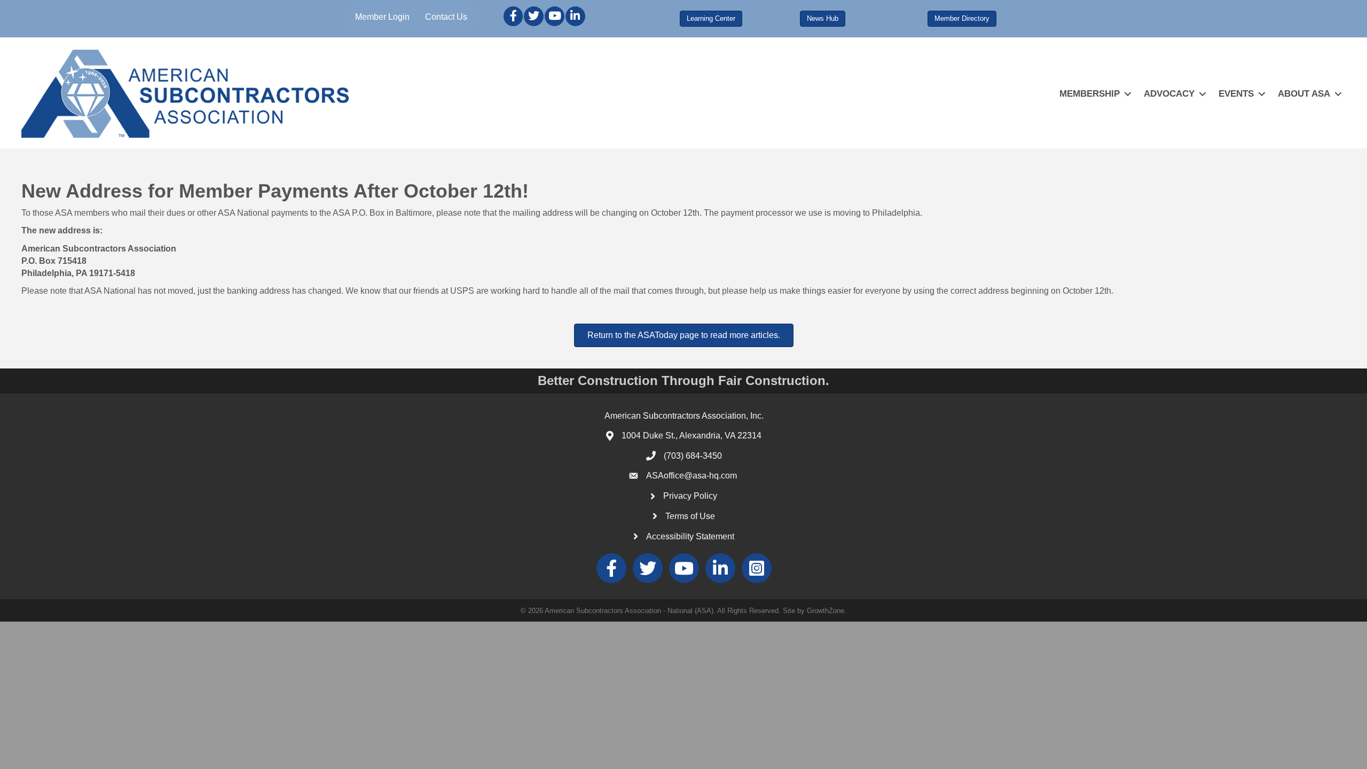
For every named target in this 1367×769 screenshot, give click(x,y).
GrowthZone (825, 611)
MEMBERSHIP (1089, 94)
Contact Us (446, 16)
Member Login (382, 16)
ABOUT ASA (1304, 94)
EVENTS (1236, 94)
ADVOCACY (1169, 94)
